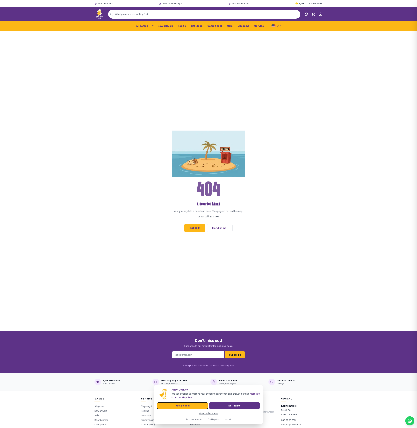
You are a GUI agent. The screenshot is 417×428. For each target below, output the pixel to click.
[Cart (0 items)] (313, 14)
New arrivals (165, 25)
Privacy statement (194, 419)
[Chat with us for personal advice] (306, 14)
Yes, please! (183, 405)
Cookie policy (214, 419)
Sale (230, 25)
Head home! (219, 228)
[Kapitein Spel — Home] (99, 14)
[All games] (153, 26)
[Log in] (321, 14)
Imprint (228, 419)
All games (142, 25)
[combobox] (204, 14)
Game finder (214, 25)
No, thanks (234, 405)
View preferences (208, 413)
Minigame (243, 25)
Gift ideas (196, 25)
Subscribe (235, 354)
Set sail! (194, 227)
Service (259, 25)
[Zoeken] (111, 14)
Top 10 (182, 25)
